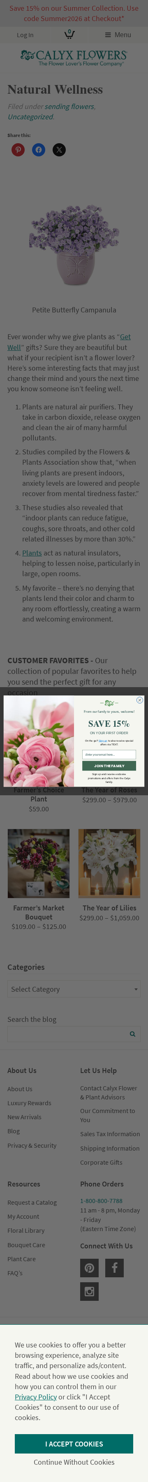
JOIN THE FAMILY (109, 765)
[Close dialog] (139, 700)
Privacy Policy (36, 1397)
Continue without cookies (74, 1462)
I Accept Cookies (74, 1444)
